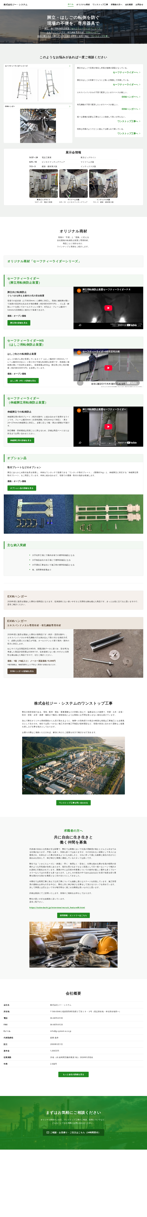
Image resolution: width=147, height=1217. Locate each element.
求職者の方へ (116, 4)
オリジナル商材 (83, 4)
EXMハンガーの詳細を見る (22, 671)
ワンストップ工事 (100, 4)
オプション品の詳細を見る (21, 488)
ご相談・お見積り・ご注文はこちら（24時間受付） (75, 1132)
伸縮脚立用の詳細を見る (20, 440)
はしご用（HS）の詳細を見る (23, 380)
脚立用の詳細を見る (19, 323)
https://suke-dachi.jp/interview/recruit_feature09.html (57, 907)
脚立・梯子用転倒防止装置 (73, 28)
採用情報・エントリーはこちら (73, 915)
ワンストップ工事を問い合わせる (73, 802)
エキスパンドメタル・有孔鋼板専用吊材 (73, 32)
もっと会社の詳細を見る (73, 1074)
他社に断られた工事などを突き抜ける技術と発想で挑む (73, 36)
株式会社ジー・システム (16, 4)
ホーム (71, 4)
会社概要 (129, 4)
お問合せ (139, 4)
